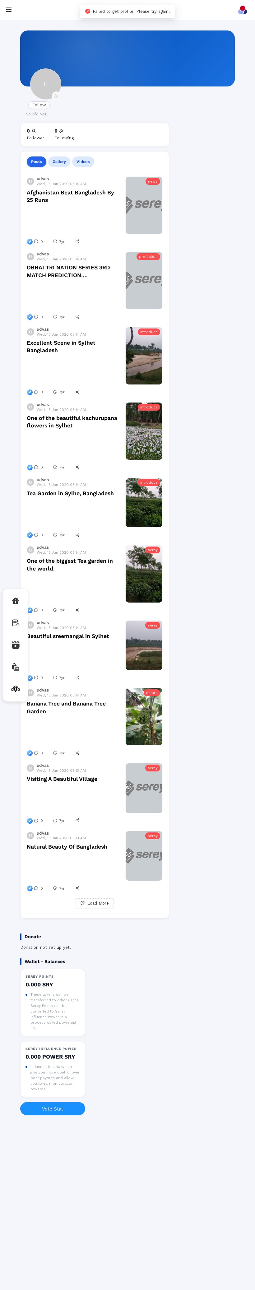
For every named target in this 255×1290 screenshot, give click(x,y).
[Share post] (77, 242)
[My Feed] (244, 10)
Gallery (59, 161)
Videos (83, 161)
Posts (36, 161)
